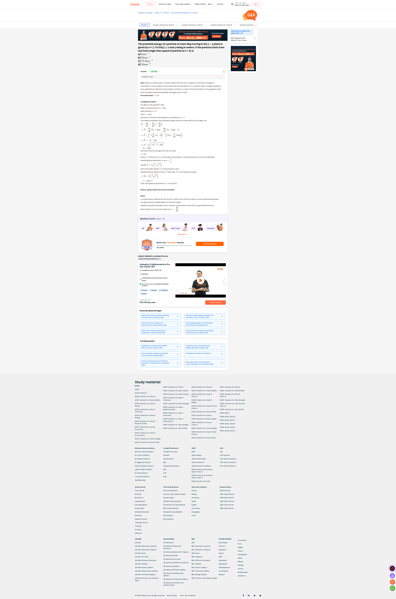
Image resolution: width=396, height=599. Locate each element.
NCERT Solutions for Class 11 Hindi (175, 428)
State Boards (139, 491)
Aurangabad (242, 554)
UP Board (138, 530)
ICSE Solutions (225, 455)
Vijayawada (223, 564)
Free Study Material (170, 491)
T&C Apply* (160, 247)
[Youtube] (260, 596)
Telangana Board (141, 523)
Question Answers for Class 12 (163, 25)
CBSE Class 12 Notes (227, 494)
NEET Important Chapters (201, 550)
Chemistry (195, 498)
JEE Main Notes (140, 553)
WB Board (138, 533)
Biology (194, 494)
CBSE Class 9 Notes (227, 505)
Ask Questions (168, 519)
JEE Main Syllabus (141, 564)
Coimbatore (242, 540)
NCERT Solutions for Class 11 (173, 387)
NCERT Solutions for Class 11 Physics (176, 394)
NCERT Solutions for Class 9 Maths (204, 419)
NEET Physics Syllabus (199, 567)
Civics (194, 515)
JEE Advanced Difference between (176, 563)
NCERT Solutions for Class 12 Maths (147, 400)
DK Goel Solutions (141, 473)
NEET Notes (196, 553)
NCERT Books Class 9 (227, 427)
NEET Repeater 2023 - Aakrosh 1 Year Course (239, 39)
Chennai (222, 546)
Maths (194, 501)
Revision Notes (225, 491)
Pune (240, 544)
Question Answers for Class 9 (250, 25)
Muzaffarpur (223, 543)
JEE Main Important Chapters (145, 550)
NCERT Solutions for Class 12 (145, 396)
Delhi (220, 557)
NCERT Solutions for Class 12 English (148, 439)
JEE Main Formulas (141, 557)
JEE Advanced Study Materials (174, 505)
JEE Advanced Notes (170, 555)
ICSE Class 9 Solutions (228, 462)
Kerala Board (139, 508)
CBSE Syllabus (197, 455)
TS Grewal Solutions (142, 477)
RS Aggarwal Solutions (143, 462)
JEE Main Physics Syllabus (144, 567)
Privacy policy (172, 595)
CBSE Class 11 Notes (227, 498)
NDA (164, 469)
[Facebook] (243, 595)
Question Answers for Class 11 (192, 25)
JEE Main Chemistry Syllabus (145, 574)
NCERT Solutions (141, 393)
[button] (146, 228)
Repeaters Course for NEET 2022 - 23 (241, 32)
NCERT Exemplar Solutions (144, 466)
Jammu (241, 569)
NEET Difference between (201, 560)
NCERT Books (224, 413)
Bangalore (222, 550)
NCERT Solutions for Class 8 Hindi (232, 409)
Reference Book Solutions (144, 452)
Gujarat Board (140, 501)
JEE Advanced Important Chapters (176, 552)
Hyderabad (223, 560)
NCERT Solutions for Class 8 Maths (232, 391)
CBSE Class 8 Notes (227, 508)
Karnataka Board (141, 505)
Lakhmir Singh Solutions (143, 469)
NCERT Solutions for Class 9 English (204, 428)
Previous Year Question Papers (174, 494)
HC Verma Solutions (142, 455)
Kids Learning (168, 515)
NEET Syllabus (196, 564)
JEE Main (166, 455)
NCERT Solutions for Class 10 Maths (204, 391)
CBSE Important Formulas (201, 481)
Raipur (240, 558)
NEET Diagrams (197, 557)
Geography (196, 512)
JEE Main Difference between (145, 560)
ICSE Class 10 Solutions (228, 459)
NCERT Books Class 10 (227, 424)
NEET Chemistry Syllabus (200, 571)
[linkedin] (249, 596)
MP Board (138, 515)
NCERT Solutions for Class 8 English (232, 400)
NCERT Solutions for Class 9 (202, 415)
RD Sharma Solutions (142, 459)
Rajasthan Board (141, 519)
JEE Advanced (168, 459)
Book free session (210, 244)
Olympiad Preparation (171, 466)
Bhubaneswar (243, 572)
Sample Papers (168, 498)
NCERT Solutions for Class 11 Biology (176, 404)
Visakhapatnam (224, 567)
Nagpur (240, 547)
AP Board (138, 494)
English (194, 505)
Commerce (196, 508)
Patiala (221, 553)
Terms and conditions (188, 595)
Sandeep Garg (140, 480)
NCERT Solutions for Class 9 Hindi (204, 438)
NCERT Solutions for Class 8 (230, 387)
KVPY (165, 473)
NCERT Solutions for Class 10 (202, 387)
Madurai (222, 574)
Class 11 (158, 13)
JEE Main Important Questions (146, 546)
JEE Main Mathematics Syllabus (146, 571)
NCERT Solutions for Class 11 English (176, 425)
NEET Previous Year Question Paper (204, 578)
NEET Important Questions (201, 546)
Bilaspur (240, 562)
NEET (165, 462)
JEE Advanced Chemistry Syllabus (175, 579)
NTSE (165, 477)
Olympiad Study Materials (172, 512)
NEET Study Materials (170, 508)
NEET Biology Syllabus (199, 574)
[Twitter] (254, 596)
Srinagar (241, 565)
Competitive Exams (170, 452)
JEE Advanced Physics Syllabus (174, 570)
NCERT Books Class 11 (227, 420)
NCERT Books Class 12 (227, 417)
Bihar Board (139, 498)
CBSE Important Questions (201, 466)
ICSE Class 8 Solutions (228, 466)
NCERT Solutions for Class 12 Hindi (147, 442)
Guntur (240, 551)
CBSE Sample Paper (199, 459)
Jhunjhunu (242, 576)
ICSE (221, 452)
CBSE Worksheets (198, 462)
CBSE (193, 452)
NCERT (137, 389)
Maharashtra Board (142, 512)
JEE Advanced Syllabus (171, 566)
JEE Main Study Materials (172, 501)
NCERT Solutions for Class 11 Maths (175, 391)
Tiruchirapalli (223, 571)
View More (181, 234)
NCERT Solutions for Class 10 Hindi (204, 412)
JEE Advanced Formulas (172, 559)
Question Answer (145, 13)
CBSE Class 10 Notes (227, 501)
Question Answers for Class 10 (221, 25)
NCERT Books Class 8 (227, 431)
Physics (166, 13)
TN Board (138, 526)
